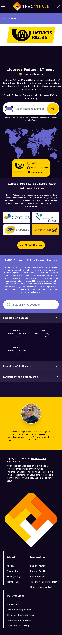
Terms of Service (47, 478)
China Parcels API (44, 472)
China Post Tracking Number (20, 615)
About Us (11, 566)
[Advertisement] (31, 53)
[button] (3, 6)
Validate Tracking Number (19, 609)
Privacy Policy (27, 478)
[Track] (53, 109)
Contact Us (12, 571)
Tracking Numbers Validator (43, 582)
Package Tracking (38, 571)
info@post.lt (36, 172)
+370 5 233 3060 (39, 167)
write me (42, 437)
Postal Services (37, 576)
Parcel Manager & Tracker (19, 620)
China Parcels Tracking (18, 625)
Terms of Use (13, 582)
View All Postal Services (31, 245)
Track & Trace (22, 434)
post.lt (34, 163)
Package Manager (38, 566)
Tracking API (13, 604)
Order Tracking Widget (41, 587)
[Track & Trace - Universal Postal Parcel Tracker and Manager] (31, 6)
